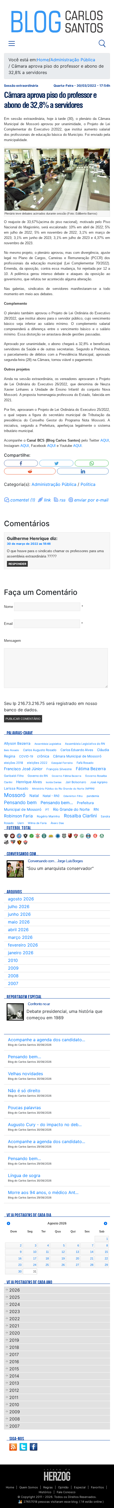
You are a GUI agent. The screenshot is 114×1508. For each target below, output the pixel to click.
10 (34, 1251)
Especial (80, 1487)
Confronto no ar (39, 1004)
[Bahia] (19, 835)
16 (19, 1258)
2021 (14, 1325)
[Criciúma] (51, 835)
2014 (14, 1376)
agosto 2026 (21, 898)
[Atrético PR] (12, 835)
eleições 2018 (13, 763)
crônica (43, 756)
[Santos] (6, 841)
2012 (14, 1390)
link (47, 500)
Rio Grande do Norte (71, 809)
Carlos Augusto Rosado (39, 750)
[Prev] (8, 1223)
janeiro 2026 (20, 952)
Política (88, 484)
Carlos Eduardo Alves (76, 750)
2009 (13, 968)
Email (8, 624)
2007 (13, 983)
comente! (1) (22, 500)
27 (77, 1264)
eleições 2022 (37, 763)
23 (19, 1264)
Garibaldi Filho (14, 776)
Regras (48, 1487)
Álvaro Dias (57, 823)
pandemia (93, 795)
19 (63, 1258)
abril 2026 (18, 929)
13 (77, 1251)
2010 (13, 960)
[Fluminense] (76, 835)
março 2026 (20, 937)
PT (47, 810)
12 (63, 1251)
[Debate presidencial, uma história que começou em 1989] (15, 1012)
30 (19, 1271)
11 (47, 1251)
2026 (14, 1290)
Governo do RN (38, 776)
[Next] (105, 1223)
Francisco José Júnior (23, 768)
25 (47, 1264)
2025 (14, 1297)
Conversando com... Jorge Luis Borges (55, 861)
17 (34, 1258)
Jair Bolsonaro (75, 782)
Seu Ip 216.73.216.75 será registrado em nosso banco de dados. (50, 706)
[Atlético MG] (6, 835)
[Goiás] (82, 835)
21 (91, 1258)
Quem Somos (28, 1487)
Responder (17, 564)
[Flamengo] (70, 835)
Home (43, 59)
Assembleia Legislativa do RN (85, 744)
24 (34, 1264)
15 (106, 1251)
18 (47, 1258)
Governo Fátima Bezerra (66, 775)
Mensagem (12, 641)
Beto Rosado (11, 750)
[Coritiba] (44, 835)
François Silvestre (59, 769)
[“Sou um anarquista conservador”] (15, 869)
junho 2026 (19, 914)
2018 (14, 1347)
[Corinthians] (38, 835)
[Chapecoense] (31, 835)
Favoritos (97, 1487)
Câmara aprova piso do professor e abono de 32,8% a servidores (50, 100)
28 (91, 1264)
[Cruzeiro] (57, 835)
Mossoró (14, 795)
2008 (13, 975)
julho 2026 (18, 906)
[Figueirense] (64, 835)
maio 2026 (19, 922)
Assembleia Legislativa (47, 743)
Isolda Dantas (54, 782)
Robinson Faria (18, 815)
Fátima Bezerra (91, 768)
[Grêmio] (88, 835)
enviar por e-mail (91, 500)
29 (106, 1264)
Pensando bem (20, 802)
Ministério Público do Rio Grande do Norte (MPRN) (63, 788)
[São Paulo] (13, 841)
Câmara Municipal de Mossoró (77, 756)
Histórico (45, 1492)
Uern (20, 823)
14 (91, 1251)
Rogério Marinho (48, 816)
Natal (34, 795)
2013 (14, 1383)
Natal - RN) (51, 796)
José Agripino (98, 782)
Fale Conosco (66, 1492)
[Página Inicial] (57, 1474)
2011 (13, 1397)
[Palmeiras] (102, 835)
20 (77, 1258)
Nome (8, 607)
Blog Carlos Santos (26, 21)
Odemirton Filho (73, 796)
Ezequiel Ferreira (62, 762)
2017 (14, 1354)
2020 (14, 1333)
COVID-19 (26, 756)
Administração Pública (72, 59)
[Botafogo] (25, 835)
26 (63, 1264)
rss (62, 500)
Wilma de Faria (37, 823)
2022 (14, 1318)
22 (106, 1258)
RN (96, 809)
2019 (14, 1340)
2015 (14, 1368)
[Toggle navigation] (11, 43)
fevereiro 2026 (23, 945)
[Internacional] (95, 835)
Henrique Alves (29, 782)
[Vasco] (25, 841)
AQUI (104, 440)
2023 (14, 1311)
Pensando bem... (57, 802)
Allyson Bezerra (17, 743)
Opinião (63, 1487)
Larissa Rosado (16, 788)
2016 (14, 1361)
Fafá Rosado (85, 763)
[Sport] (19, 841)
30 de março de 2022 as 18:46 (29, 544)
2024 (14, 1304)
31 (34, 1271)
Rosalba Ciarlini (80, 815)
